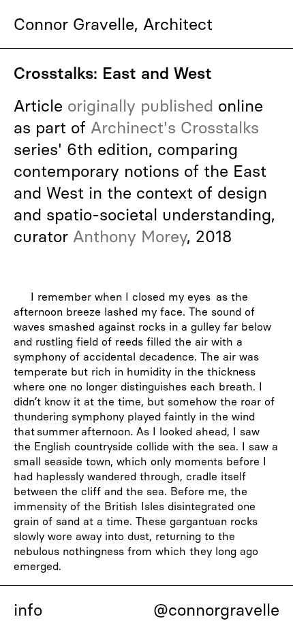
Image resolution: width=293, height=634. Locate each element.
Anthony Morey (130, 236)
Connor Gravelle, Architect (113, 24)
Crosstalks (220, 127)
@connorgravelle (216, 610)
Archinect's (133, 127)
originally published (140, 106)
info (28, 610)
